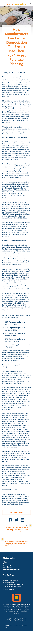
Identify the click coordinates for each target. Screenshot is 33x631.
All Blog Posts (16, 512)
